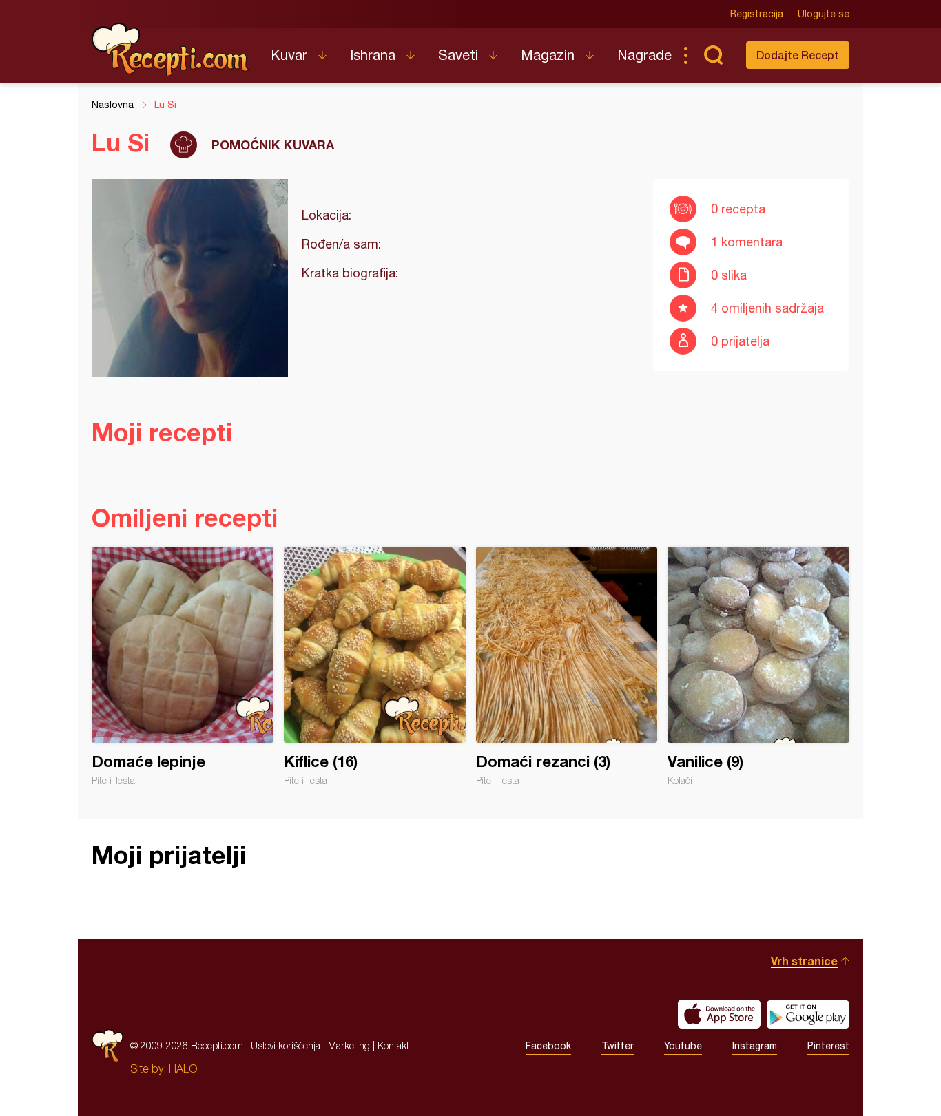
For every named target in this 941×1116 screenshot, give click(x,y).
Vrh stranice (804, 960)
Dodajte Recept (797, 54)
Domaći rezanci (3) (567, 666)
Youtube (683, 1045)
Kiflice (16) (375, 666)
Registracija (756, 13)
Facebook (548, 1045)
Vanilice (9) (758, 666)
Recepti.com (171, 49)
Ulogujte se (823, 13)
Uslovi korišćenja (285, 1045)
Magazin (548, 55)
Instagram (754, 1045)
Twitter (617, 1045)
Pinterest (828, 1045)
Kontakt (393, 1045)
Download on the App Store (719, 1014)
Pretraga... (713, 55)
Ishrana (372, 55)
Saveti (458, 55)
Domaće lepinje (182, 666)
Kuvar (289, 55)
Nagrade (644, 55)
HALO (183, 1068)
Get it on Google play (808, 1014)
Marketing (349, 1045)
